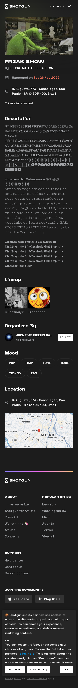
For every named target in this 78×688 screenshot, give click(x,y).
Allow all (15, 669)
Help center (14, 560)
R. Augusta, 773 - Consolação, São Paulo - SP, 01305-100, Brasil (38, 402)
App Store (21, 599)
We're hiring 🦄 (16, 523)
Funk (47, 363)
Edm (34, 373)
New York (49, 504)
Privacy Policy (13, 678)
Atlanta (48, 523)
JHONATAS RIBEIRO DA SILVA (31, 68)
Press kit (11, 517)
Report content (17, 573)
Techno (15, 373)
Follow (65, 337)
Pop (12, 363)
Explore (55, 6)
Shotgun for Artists (20, 511)
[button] (65, 337)
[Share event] (69, 6)
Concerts (12, 536)
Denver (47, 530)
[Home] (17, 6)
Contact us (13, 567)
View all (48, 536)
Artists (10, 530)
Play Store (52, 599)
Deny (66, 669)
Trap (29, 363)
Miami (46, 517)
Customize (37, 669)
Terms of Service (37, 678)
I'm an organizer (17, 504)
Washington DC (54, 511)
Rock (65, 363)
